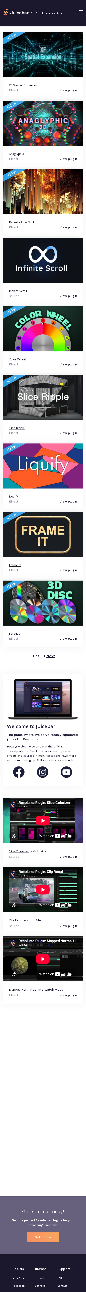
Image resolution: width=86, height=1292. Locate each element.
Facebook (19, 1285)
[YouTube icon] (66, 777)
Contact (62, 1285)
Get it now (43, 1237)
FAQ (59, 1278)
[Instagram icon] (43, 777)
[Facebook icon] (19, 777)
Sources (40, 1285)
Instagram (18, 1278)
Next (50, 656)
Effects (39, 1278)
